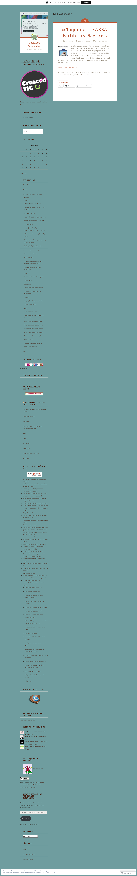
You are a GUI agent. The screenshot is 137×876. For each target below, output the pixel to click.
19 (46, 160)
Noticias (25, 190)
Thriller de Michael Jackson (31, 453)
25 (42, 164)
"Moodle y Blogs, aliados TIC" (33, 611)
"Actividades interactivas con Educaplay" (35, 575)
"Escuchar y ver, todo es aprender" (33, 496)
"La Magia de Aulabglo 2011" (33, 591)
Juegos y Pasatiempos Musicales (33, 301)
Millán (26, 736)
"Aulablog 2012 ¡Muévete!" (30, 537)
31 (38, 168)
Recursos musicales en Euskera (33, 325)
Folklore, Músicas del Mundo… (33, 204)
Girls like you (26, 443)
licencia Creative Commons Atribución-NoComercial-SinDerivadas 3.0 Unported (32, 784)
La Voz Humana (28, 224)
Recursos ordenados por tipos (32, 251)
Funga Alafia (26, 458)
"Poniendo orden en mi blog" (31, 580)
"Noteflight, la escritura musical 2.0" (33, 551)
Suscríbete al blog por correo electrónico (32, 796)
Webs (24, 352)
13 (22, 160)
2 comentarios (101, 41)
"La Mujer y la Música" (31, 633)
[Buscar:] (31, 131)
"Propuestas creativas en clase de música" (35, 503)
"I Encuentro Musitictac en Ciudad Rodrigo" (35, 506)
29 (30, 168)
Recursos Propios (29, 339)
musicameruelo (84, 41)
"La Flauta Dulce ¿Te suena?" (33, 671)
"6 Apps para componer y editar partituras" (35, 527)
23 (34, 164)
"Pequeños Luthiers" (29, 513)
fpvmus (27, 747)
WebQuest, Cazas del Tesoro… (33, 343)
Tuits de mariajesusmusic (27, 720)
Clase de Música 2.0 (32, 375)
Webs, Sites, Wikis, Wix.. (31, 347)
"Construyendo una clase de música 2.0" (35, 544)
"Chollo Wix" (28, 681)
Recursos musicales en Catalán (33, 321)
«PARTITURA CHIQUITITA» (67, 68)
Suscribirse (25, 818)
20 (22, 164)
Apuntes (26, 273)
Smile (24, 438)
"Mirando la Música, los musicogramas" (34, 578)
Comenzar (86, 2)
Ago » (25, 173)
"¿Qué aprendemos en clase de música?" (35, 530)
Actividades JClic (28, 257)
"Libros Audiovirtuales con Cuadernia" (36, 607)
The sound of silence (29, 416)
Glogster (26, 297)
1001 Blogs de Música (29, 854)
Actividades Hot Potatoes (31, 254)
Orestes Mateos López (31, 741)
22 (30, 164)
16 (34, 160)
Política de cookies (50, 873)
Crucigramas (27, 284)
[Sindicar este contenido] (23, 402)
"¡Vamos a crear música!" (30, 525)
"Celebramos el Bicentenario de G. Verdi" (35, 493)
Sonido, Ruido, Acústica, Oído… (33, 246)
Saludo (25, 849)
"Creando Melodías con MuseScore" (36, 661)
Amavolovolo (26, 448)
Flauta (25, 200)
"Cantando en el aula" (29, 573)
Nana (24, 433)
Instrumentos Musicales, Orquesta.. (34, 221)
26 (46, 164)
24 (38, 164)
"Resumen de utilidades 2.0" (33, 587)
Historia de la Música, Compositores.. (35, 217)
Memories (26, 421)
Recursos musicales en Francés (33, 329)
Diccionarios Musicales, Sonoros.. (34, 288)
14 (26, 160)
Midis (25, 308)
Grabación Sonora (29, 213)
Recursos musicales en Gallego (33, 332)
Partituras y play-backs (30, 312)
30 (34, 168)
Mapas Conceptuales (30, 304)
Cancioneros (28, 280)
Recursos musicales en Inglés (32, 336)
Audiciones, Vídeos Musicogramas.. (34, 277)
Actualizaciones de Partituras (34, 403)
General (25, 185)
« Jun (21, 173)
